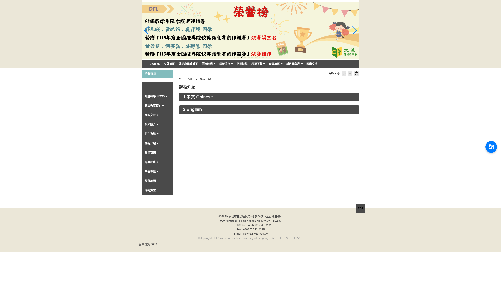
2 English (192, 109)
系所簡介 (150, 124)
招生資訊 (150, 133)
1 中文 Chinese (198, 97)
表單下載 (256, 63)
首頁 (190, 79)
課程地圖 (150, 180)
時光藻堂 (150, 190)
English (155, 63)
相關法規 (242, 63)
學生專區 (150, 171)
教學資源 (150, 152)
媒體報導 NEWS (155, 96)
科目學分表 (293, 63)
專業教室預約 (153, 105)
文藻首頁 (169, 63)
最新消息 (224, 63)
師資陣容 (207, 63)
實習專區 (274, 63)
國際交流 (311, 63)
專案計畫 (150, 162)
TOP (360, 208)
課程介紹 (150, 143)
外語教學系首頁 (188, 63)
